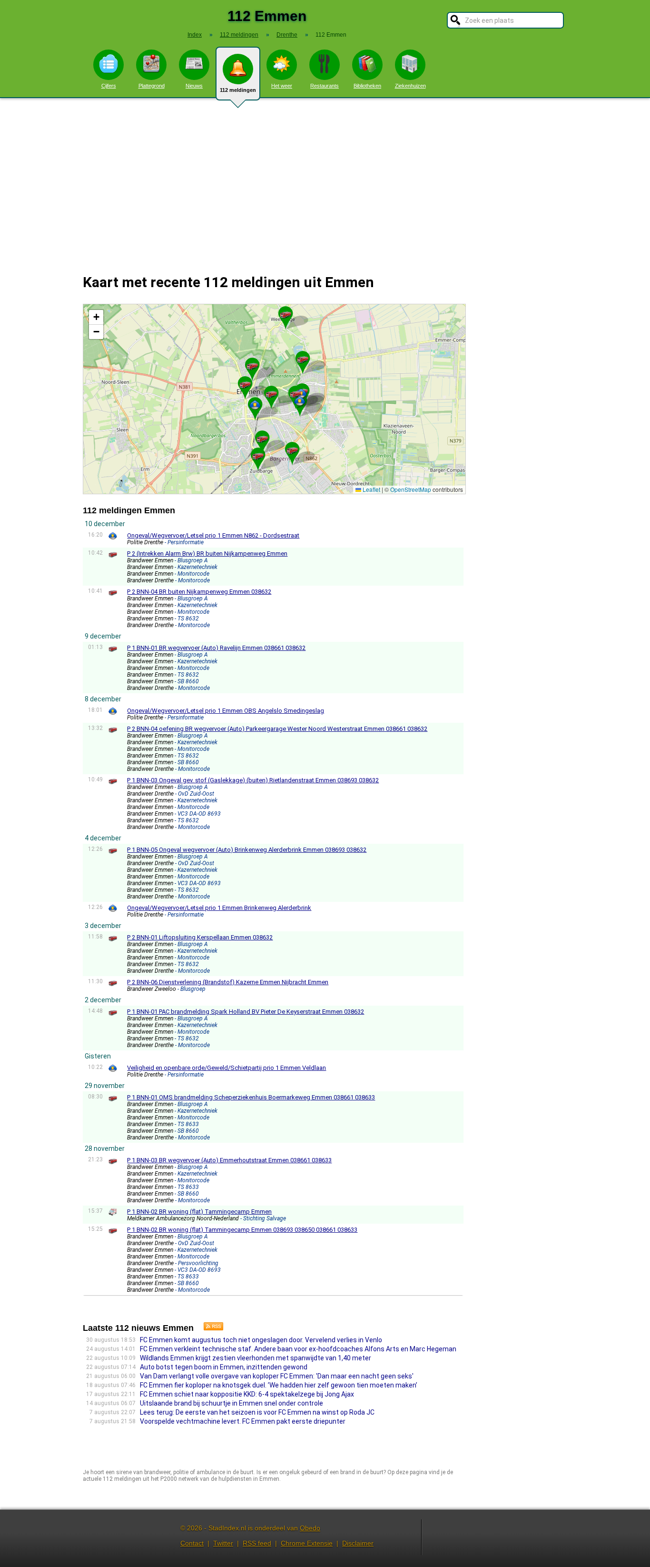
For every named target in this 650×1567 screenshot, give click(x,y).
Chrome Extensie (307, 1543)
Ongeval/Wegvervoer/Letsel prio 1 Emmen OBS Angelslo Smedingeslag (225, 710)
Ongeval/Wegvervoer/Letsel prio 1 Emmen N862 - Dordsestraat (213, 535)
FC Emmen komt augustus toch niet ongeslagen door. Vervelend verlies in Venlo (261, 1340)
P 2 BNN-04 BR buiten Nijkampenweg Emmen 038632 (199, 591)
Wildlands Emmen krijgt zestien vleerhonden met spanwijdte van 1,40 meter (255, 1358)
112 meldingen (238, 90)
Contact (192, 1543)
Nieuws (194, 86)
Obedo (310, 1528)
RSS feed (257, 1543)
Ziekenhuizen (410, 86)
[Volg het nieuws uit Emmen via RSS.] (210, 1328)
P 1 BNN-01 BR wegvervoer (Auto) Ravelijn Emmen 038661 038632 (216, 647)
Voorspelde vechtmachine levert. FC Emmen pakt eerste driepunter (242, 1421)
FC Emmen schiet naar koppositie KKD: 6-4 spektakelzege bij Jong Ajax (247, 1394)
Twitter (223, 1543)
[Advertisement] (325, 180)
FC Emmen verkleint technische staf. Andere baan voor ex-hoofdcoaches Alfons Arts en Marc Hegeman (298, 1349)
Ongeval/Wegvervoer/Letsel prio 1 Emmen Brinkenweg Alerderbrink (219, 907)
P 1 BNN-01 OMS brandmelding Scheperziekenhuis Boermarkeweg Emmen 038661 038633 (251, 1097)
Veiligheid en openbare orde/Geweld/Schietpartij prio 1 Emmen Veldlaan (226, 1067)
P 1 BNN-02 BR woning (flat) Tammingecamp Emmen (199, 1211)
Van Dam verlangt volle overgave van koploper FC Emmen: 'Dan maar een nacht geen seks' (277, 1376)
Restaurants (324, 86)
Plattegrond (151, 86)
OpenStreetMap (410, 489)
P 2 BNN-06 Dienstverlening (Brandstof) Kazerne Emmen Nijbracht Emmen (227, 982)
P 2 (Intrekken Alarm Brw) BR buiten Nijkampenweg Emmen (207, 553)
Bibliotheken (367, 86)
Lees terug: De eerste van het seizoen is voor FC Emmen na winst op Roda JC (257, 1412)
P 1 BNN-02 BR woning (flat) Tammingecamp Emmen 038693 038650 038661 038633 (242, 1229)
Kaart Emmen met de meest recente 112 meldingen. (273, 398)
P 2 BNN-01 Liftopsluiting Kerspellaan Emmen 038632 (200, 937)
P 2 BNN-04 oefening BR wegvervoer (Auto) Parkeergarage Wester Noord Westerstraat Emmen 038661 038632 (277, 728)
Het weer (281, 86)
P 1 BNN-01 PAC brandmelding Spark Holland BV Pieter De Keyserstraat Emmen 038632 (245, 1011)
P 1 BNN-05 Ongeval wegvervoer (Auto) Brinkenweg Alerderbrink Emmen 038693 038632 (246, 849)
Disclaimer (358, 1543)
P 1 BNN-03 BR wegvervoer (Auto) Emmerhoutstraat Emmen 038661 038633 (229, 1160)
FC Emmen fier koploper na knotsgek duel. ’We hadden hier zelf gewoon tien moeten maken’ (278, 1385)
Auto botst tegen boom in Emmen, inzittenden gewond (223, 1367)
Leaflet (370, 489)
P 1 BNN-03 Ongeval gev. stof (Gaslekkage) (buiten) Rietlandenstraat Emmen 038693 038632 (253, 780)
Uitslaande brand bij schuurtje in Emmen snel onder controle (231, 1403)
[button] (255, 404)
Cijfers (108, 86)
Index (194, 34)
